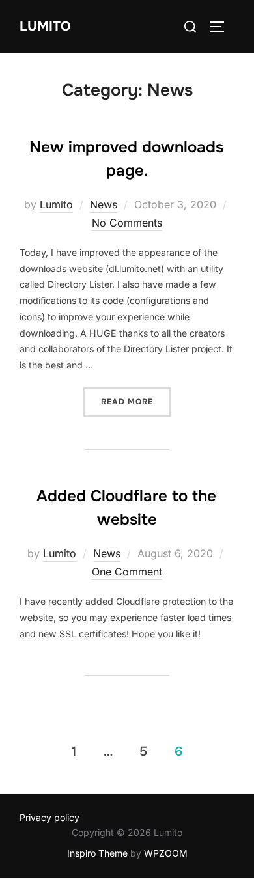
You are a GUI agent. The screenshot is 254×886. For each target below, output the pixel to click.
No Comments (127, 222)
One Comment (127, 571)
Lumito (45, 26)
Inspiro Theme (97, 853)
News (103, 204)
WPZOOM (166, 853)
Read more (136, 401)
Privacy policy (49, 817)
